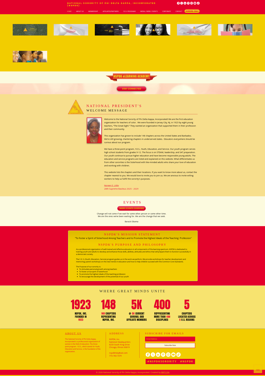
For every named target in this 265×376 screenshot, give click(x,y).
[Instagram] (191, 3)
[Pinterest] (188, 3)
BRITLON (165, 372)
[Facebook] (178, 3)
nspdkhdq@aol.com (118, 353)
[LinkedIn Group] (185, 3)
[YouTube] (195, 3)
